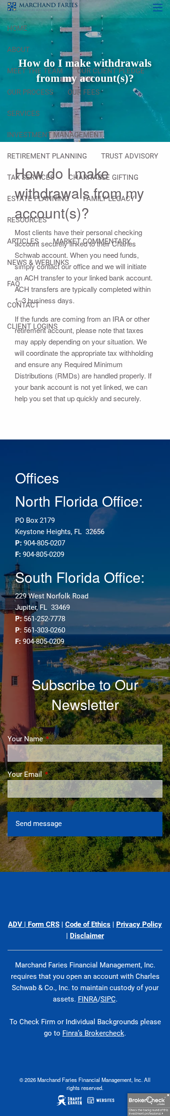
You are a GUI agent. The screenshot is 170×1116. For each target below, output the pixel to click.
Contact (23, 305)
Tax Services (30, 177)
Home (17, 28)
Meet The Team (35, 71)
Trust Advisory (129, 156)
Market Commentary (92, 241)
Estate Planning (38, 198)
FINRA (88, 999)
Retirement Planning (47, 156)
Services (23, 113)
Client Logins (32, 326)
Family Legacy (109, 198)
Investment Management (55, 135)
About (18, 49)
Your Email (59, 774)
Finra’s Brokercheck (93, 1033)
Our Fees (84, 92)
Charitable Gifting (103, 177)
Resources (27, 220)
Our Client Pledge (110, 71)
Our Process (30, 92)
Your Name (59, 739)
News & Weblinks (38, 262)
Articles (23, 241)
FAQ (13, 284)
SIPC (108, 999)
